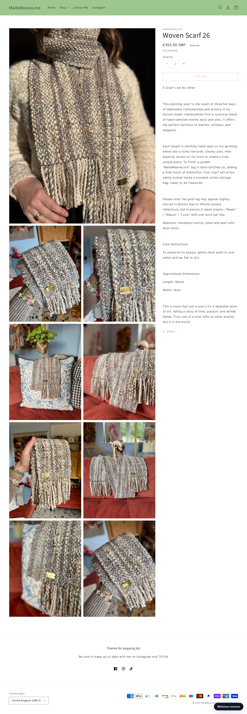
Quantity (168, 56)
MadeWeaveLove (209, 703)
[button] (220, 8)
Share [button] (170, 331)
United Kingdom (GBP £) (26, 700)
